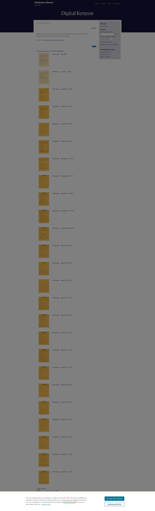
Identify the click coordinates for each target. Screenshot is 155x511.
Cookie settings (69, 502)
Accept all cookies (114, 499)
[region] (77, 501)
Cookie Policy (45, 504)
